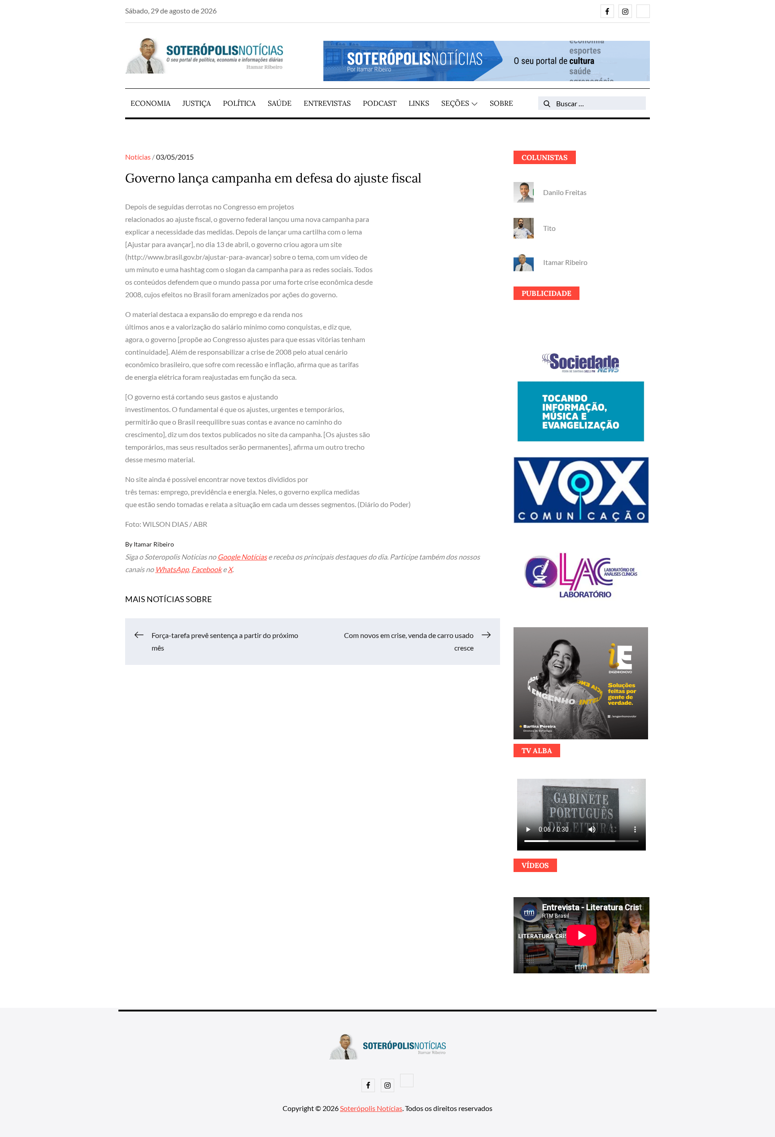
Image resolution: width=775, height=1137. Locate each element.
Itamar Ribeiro (154, 544)
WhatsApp (172, 569)
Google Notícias (242, 556)
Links (419, 103)
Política (239, 103)
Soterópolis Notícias (371, 1108)
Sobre (501, 103)
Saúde (280, 103)
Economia (150, 103)
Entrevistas (327, 103)
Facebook (207, 569)
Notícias (138, 156)
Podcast (379, 103)
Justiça (197, 103)
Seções (455, 103)
